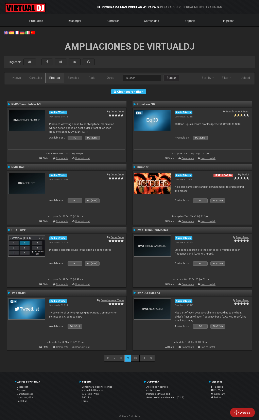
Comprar (113, 20)
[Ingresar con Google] (88, 62)
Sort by (207, 78)
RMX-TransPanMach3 (152, 230)
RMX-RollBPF (20, 167)
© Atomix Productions (129, 416)
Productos (36, 20)
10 (135, 358)
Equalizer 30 (146, 104)
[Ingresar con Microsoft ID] (61, 62)
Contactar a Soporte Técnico (97, 386)
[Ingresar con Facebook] (47, 62)
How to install (82, 158)
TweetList (18, 293)
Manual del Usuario (92, 390)
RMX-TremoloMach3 (26, 104)
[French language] (17, 32)
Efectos (54, 78)
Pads (92, 78)
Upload (245, 78)
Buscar (171, 78)
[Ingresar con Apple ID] (75, 62)
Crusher (143, 167)
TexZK (245, 174)
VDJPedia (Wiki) (90, 393)
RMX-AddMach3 (148, 293)
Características (25, 393)
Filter (225, 78)
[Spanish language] (11, 32)
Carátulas (35, 78)
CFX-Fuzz (18, 230)
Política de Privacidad (158, 393)
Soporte (190, 20)
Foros (85, 401)
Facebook (218, 386)
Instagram (219, 393)
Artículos (86, 397)
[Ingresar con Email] (29, 62)
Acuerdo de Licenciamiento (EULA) (165, 397)
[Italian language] (27, 32)
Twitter (217, 397)
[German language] (22, 32)
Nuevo (17, 78)
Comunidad (151, 20)
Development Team (237, 111)
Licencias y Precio (26, 397)
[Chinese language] (33, 32)
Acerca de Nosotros (157, 386)
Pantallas (22, 401)
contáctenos (153, 390)
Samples (73, 78)
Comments (62, 158)
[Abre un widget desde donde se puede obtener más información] (242, 413)
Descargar (74, 20)
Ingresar (228, 20)
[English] (6, 32)
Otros (110, 78)
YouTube (218, 390)
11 (143, 358)
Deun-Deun (117, 111)
